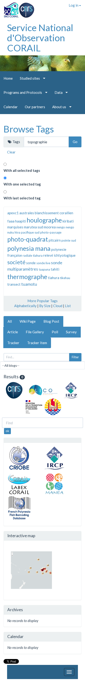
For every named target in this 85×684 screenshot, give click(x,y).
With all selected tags (22, 170)
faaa (10, 221)
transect (14, 284)
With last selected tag (22, 198)
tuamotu (29, 284)
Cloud (57, 306)
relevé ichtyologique (59, 255)
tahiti (55, 269)
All (10, 321)
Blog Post (51, 321)
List (68, 306)
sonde (31, 263)
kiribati (68, 221)
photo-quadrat (27, 239)
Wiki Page (28, 321)
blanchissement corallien (54, 213)
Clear (11, 152)
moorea (50, 227)
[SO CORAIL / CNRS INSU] (17, 8)
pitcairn (55, 240)
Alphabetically (25, 306)
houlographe (44, 220)
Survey (71, 332)
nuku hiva (13, 232)
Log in (74, 5)
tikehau (65, 278)
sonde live (43, 263)
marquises (15, 227)
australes (26, 213)
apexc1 (13, 213)
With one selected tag (22, 184)
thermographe (27, 276)
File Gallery (35, 332)
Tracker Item (37, 343)
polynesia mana (29, 248)
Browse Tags (29, 129)
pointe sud (68, 240)
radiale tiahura (32, 255)
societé (16, 262)
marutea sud (33, 227)
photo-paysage (50, 232)
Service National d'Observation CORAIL (40, 37)
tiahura (53, 278)
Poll (55, 332)
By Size (45, 306)
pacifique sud (30, 232)
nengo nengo (65, 227)
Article (12, 332)
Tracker (13, 343)
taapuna (44, 269)
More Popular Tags (42, 301)
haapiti (20, 221)
